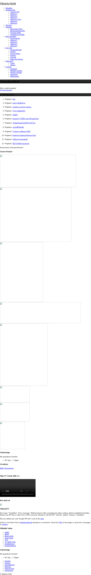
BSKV (7, 534)
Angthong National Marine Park (24, 135)
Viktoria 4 (13, 46)
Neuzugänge (15, 38)
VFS (6, 540)
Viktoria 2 (13, 16)
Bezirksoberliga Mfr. (17, 31)
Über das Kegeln (16, 59)
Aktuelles (9, 8)
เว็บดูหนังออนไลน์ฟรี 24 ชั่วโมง (24, 123)
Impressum (9, 570)
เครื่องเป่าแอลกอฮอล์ (20, 139)
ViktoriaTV (9, 61)
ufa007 (15, 115)
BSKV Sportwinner (7, 468)
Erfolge (13, 52)
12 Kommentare (6, 90)
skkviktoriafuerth (26, 522)
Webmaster (14, 76)
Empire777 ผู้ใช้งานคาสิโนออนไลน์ (26, 119)
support (5, 524)
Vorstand (13, 69)
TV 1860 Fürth (10, 542)
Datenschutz (9, 569)
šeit (14, 99)
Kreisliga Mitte (15, 33)
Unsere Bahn (15, 54)
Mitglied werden (16, 71)
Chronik (13, 57)
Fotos (12, 63)
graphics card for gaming (22, 107)
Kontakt (8, 67)
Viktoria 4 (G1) (15, 19)
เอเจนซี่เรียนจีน (18, 127)
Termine (9, 25)
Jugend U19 (14, 12)
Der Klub (9, 48)
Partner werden (16, 73)
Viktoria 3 (13, 17)
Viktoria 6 (13, 23)
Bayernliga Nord (16, 29)
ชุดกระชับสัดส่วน (19, 103)
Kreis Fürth (9, 538)
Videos (12, 65)
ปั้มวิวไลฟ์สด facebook (21, 144)
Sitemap (8, 567)
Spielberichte (10, 10)
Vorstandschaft (15, 50)
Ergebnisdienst (10, 546)
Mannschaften (11, 36)
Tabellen (9, 27)
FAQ (60, 522)
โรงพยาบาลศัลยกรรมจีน (21, 131)
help (42, 519)
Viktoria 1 (13, 14)
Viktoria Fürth (8, 3)
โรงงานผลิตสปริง (19, 111)
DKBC (7, 532)
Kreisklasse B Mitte (17, 35)
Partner (13, 55)
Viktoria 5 (13, 21)
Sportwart (14, 74)
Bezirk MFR (9, 536)
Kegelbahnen (10, 544)
